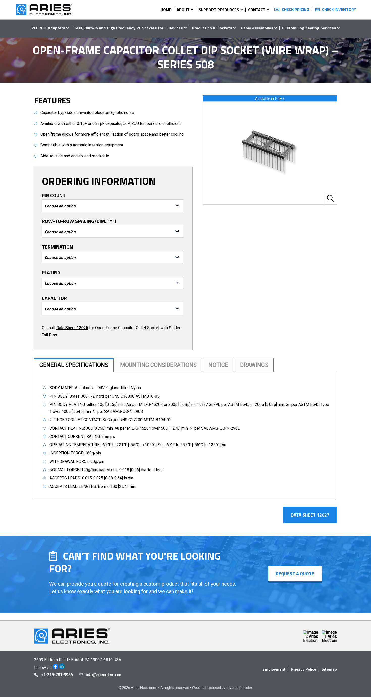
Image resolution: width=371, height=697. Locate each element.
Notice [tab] (218, 365)
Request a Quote (295, 573)
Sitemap (329, 669)
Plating (51, 272)
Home (166, 10)
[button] (330, 198)
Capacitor (54, 298)
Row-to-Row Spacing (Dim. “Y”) (79, 221)
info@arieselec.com (103, 674)
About (183, 10)
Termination (57, 247)
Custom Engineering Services (309, 28)
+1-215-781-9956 (57, 674)
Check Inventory (339, 9)
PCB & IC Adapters (48, 28)
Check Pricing (295, 9)
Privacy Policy (303, 669)
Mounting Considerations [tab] (158, 365)
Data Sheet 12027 (310, 514)
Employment (274, 669)
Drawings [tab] (254, 365)
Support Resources (219, 10)
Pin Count (54, 195)
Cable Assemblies (257, 28)
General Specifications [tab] (73, 365)
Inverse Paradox (240, 688)
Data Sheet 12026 (72, 327)
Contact (257, 10)
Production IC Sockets (212, 28)
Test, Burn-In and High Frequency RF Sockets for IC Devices (128, 28)
